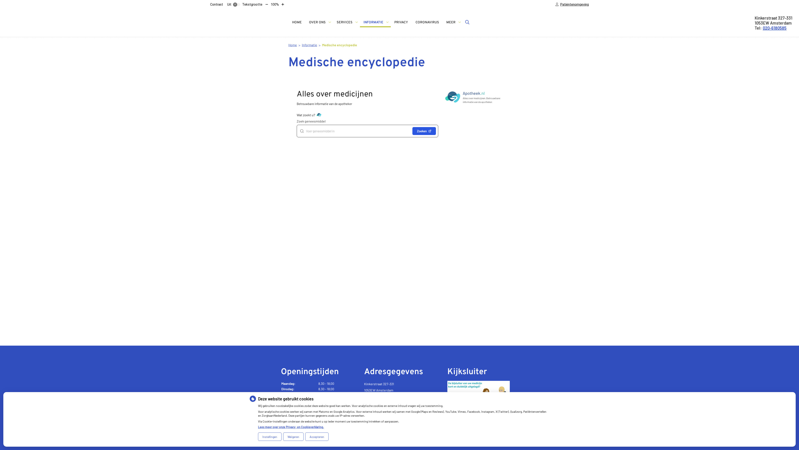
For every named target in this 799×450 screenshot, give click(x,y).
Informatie (373, 22)
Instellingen (269, 437)
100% (275, 4)
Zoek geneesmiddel (311, 121)
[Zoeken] (467, 22)
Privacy (401, 22)
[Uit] (236, 4)
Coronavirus (427, 22)
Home (297, 22)
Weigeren (293, 437)
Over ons (317, 22)
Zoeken (422, 131)
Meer (450, 22)
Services (344, 22)
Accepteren (317, 437)
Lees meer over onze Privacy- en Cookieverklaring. (291, 427)
